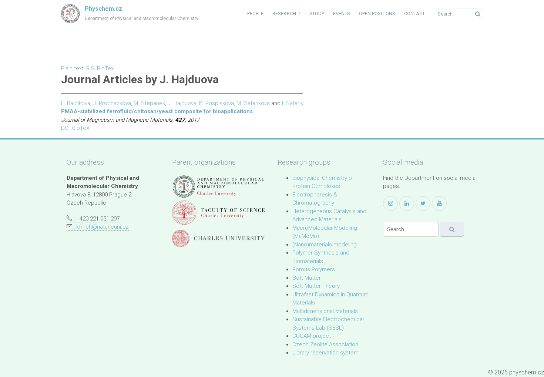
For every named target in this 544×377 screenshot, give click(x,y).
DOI (65, 128)
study (316, 13)
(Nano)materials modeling (324, 244)
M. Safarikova (253, 103)
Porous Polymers (313, 269)
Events (341, 13)
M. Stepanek (149, 103)
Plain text (72, 68)
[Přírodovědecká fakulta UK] (218, 213)
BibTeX (81, 128)
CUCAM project (311, 336)
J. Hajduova (182, 103)
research (284, 13)
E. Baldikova (75, 103)
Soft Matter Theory (316, 286)
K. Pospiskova (216, 103)
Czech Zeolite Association (325, 344)
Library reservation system (325, 352)
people (255, 13)
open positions (377, 13)
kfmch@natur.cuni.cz (102, 226)
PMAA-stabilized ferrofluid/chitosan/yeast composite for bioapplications (157, 111)
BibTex (105, 68)
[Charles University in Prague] (218, 238)
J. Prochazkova (112, 103)
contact (414, 13)
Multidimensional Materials (325, 311)
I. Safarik (292, 103)
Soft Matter (306, 278)
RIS (90, 68)
